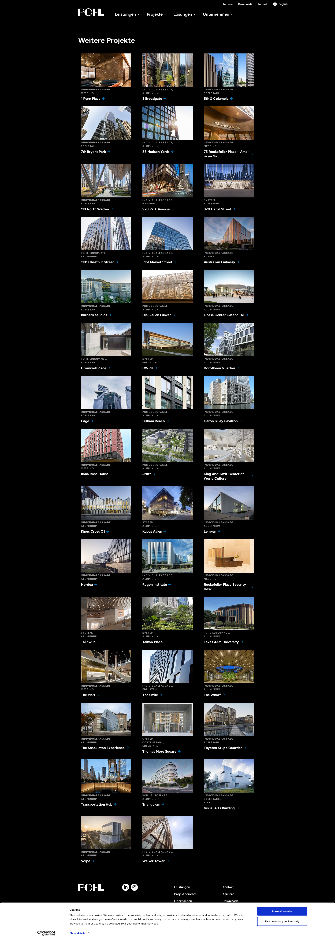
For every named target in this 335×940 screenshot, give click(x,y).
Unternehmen (216, 14)
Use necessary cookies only (282, 921)
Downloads (245, 4)
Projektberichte (185, 894)
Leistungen (126, 14)
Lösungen (183, 14)
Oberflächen (183, 901)
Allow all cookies (282, 911)
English (283, 4)
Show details (77, 933)
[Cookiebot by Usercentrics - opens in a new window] (46, 933)
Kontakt (262, 4)
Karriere (227, 4)
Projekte (155, 14)
